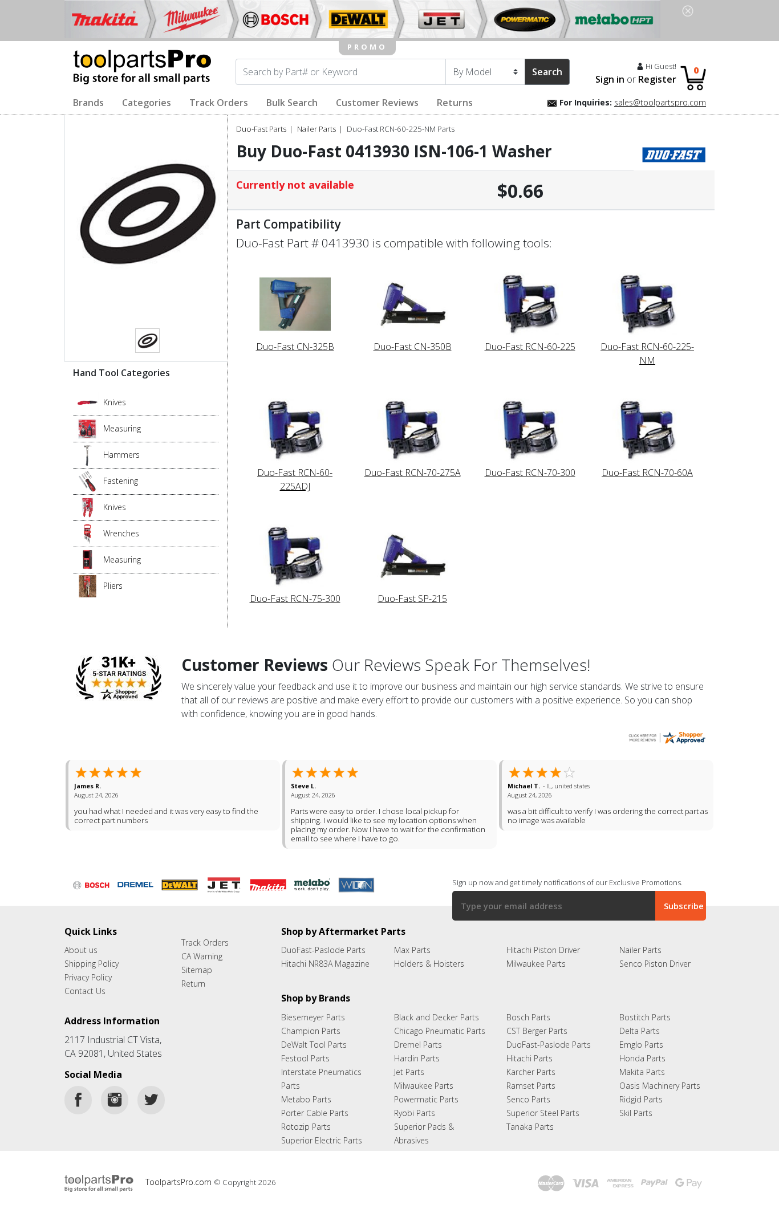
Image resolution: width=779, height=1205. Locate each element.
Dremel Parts (418, 1044)
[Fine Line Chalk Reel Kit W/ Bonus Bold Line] (87, 427)
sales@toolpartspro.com (660, 102)
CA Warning (201, 956)
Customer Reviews (377, 102)
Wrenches (121, 533)
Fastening (120, 480)
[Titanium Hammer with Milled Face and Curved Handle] (87, 453)
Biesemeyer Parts (313, 1017)
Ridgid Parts (641, 1099)
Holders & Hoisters (429, 963)
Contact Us (85, 991)
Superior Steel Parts (542, 1113)
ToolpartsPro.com (179, 1181)
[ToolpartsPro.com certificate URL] (666, 736)
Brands (88, 102)
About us (81, 950)
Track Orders (218, 102)
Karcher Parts (530, 1071)
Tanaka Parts (530, 1126)
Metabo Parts (306, 1099)
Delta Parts (639, 1030)
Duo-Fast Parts (261, 129)
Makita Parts (642, 1071)
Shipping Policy (91, 963)
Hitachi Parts (529, 1058)
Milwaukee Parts (536, 963)
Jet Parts (409, 1071)
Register (657, 79)
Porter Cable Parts (314, 1113)
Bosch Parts (528, 1017)
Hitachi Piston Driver (543, 950)
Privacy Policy (88, 977)
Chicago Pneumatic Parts (439, 1030)
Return (193, 983)
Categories (146, 102)
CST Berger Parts (536, 1030)
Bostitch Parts (645, 1017)
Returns (455, 102)
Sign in (609, 79)
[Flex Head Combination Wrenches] (87, 532)
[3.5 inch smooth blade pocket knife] (87, 401)
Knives (114, 402)
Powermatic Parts (426, 1099)
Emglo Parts (641, 1044)
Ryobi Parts (414, 1113)
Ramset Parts (530, 1085)
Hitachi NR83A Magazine (325, 963)
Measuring (122, 428)
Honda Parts (642, 1058)
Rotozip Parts (306, 1126)
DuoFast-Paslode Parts (323, 950)
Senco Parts (528, 1099)
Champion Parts (310, 1030)
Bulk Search (292, 102)
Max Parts (412, 950)
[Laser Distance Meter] (87, 558)
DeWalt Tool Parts (314, 1044)
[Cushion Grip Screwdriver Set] (87, 480)
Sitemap (196, 969)
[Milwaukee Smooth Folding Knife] (87, 506)
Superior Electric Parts (321, 1140)
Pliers (113, 585)
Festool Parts (305, 1058)
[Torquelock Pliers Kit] (87, 585)
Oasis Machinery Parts (659, 1085)
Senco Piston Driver (655, 963)
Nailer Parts (316, 129)
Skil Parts (635, 1113)
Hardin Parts (417, 1058)
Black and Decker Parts (436, 1017)
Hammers (121, 454)
